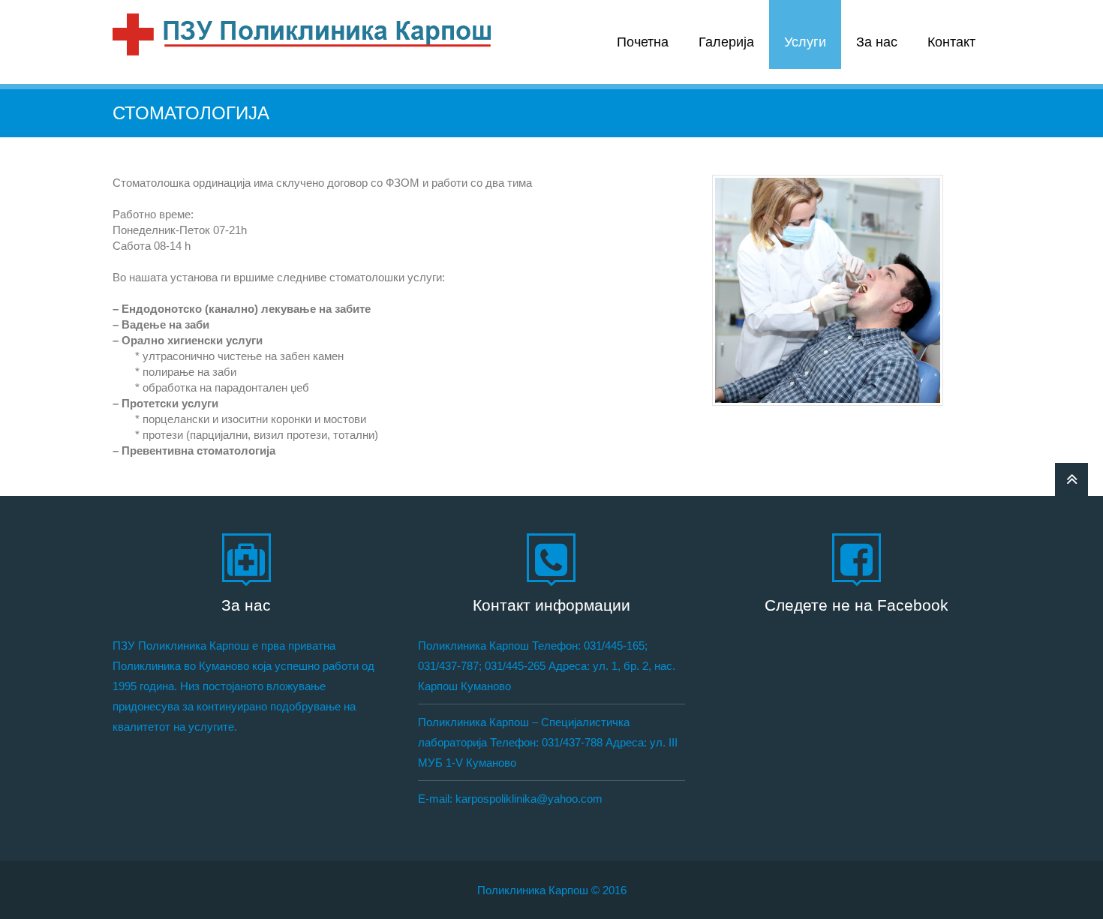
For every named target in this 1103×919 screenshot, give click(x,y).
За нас (876, 42)
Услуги (805, 42)
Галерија (726, 42)
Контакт (951, 42)
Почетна (643, 42)
